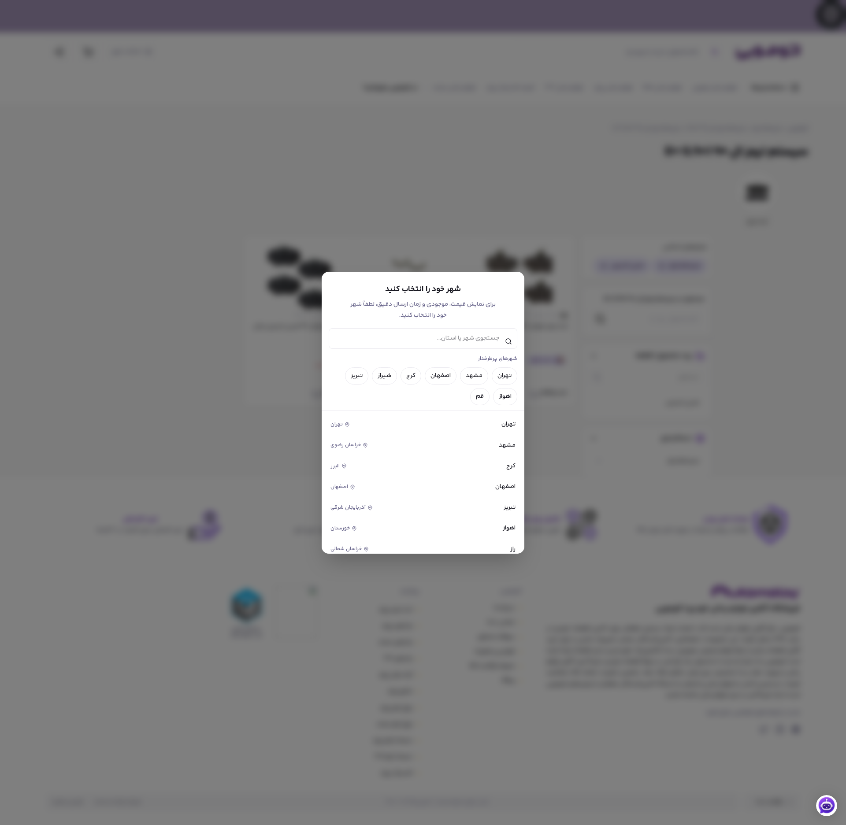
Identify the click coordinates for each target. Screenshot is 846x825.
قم (480, 396)
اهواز (505, 396)
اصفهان (440, 376)
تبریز (357, 376)
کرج (411, 376)
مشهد (474, 376)
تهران (504, 376)
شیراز (384, 376)
